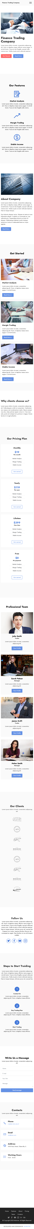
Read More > (8, 295)
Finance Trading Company (10, 2)
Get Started (6, 56)
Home (7, 1211)
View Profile (17, 648)
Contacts (20, 1214)
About (20, 1211)
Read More (18, 56)
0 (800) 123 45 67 (13, 1124)
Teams (13, 1214)
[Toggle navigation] (30, 3)
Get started (17, 472)
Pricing (27, 1211)
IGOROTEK (27, 1226)
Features (13, 1211)
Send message (17, 1090)
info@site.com (12, 1135)
